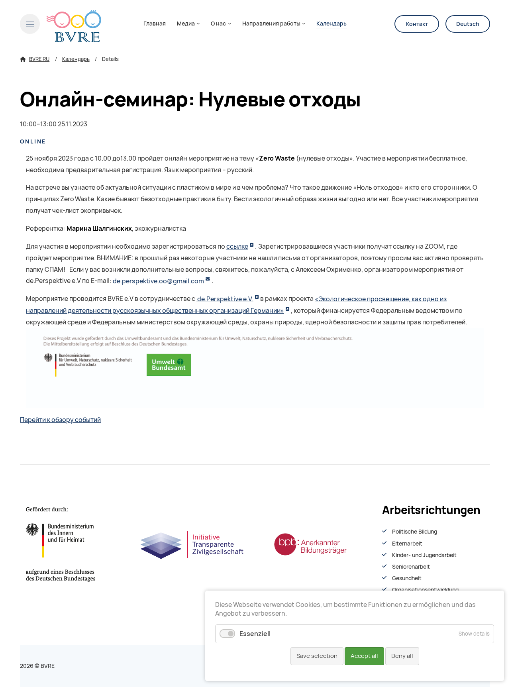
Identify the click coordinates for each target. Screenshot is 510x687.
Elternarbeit (407, 543)
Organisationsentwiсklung (425, 589)
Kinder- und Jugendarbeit (424, 555)
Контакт (417, 23)
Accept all (364, 656)
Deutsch (467, 23)
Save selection (316, 656)
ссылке (237, 246)
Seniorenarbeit (411, 566)
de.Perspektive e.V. (224, 299)
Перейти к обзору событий (60, 420)
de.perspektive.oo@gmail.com (158, 281)
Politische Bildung (414, 531)
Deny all (402, 656)
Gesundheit (407, 578)
